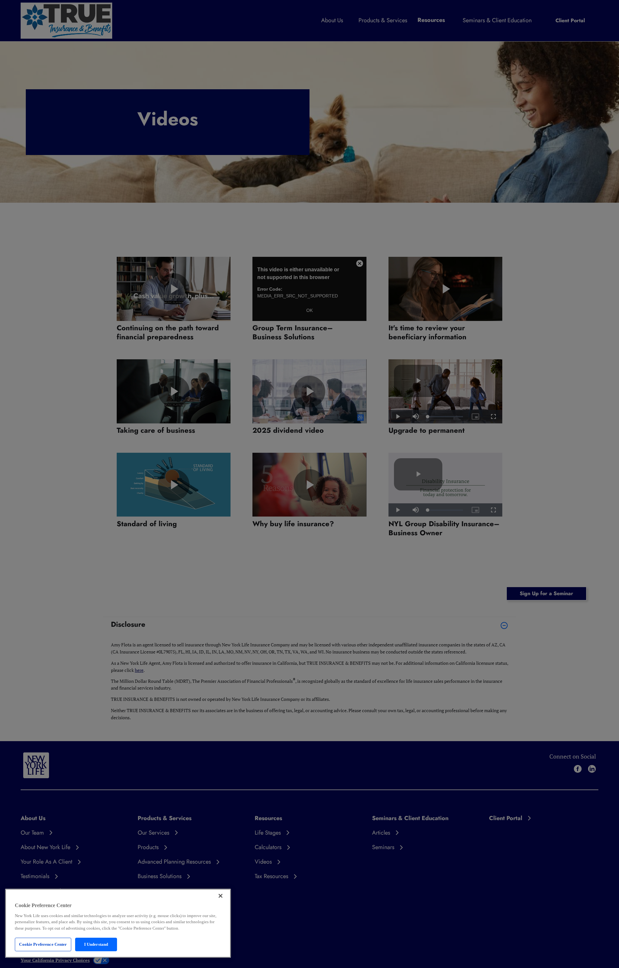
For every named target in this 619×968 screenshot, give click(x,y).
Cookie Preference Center (43, 944)
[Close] (220, 896)
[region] (118, 923)
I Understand (96, 944)
